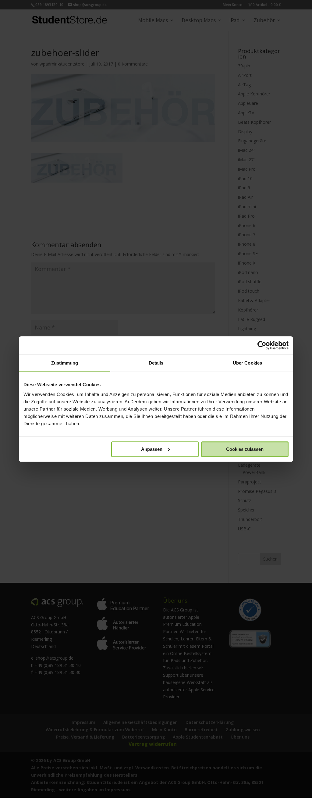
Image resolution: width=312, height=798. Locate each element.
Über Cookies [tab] (247, 362)
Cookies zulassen (245, 449)
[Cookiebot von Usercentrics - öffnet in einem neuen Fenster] (262, 345)
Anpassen (151, 449)
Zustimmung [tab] (64, 362)
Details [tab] (156, 362)
